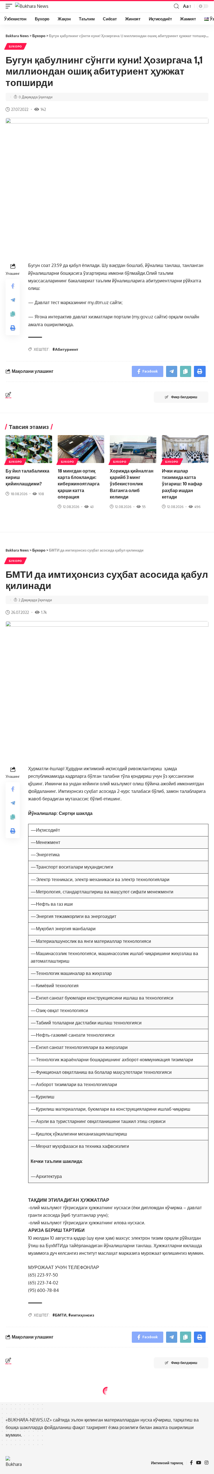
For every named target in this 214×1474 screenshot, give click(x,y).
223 (44, 1458)
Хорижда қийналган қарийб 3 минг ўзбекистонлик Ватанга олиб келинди (132, 484)
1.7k (44, 612)
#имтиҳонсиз (81, 1315)
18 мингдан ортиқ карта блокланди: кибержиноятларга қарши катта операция (78, 484)
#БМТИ (59, 1315)
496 (197, 506)
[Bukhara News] (31, 6)
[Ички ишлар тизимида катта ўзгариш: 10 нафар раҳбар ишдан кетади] (185, 449)
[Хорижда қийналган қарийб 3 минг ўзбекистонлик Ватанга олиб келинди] (133, 449)
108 (41, 494)
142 (43, 109)
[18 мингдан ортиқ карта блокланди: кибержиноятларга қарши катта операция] (81, 449)
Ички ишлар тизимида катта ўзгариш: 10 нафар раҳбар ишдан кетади (182, 484)
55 (143, 506)
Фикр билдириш (184, 397)
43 (91, 506)
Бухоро (15, 46)
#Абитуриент (65, 349)
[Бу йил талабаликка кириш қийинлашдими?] (29, 449)
